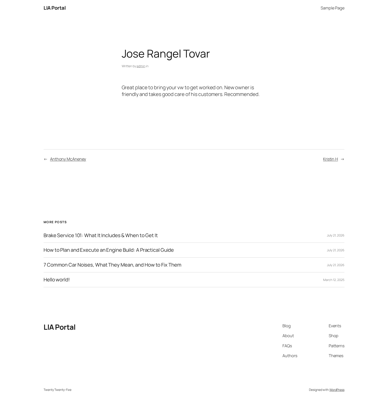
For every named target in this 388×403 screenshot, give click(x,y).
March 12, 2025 (333, 280)
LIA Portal (55, 7)
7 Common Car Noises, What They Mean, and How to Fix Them (112, 265)
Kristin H (330, 159)
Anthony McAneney (68, 159)
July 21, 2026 (335, 235)
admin (141, 66)
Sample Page (332, 8)
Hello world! (57, 280)
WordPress (336, 389)
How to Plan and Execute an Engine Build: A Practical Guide (109, 250)
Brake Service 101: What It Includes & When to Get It (101, 235)
